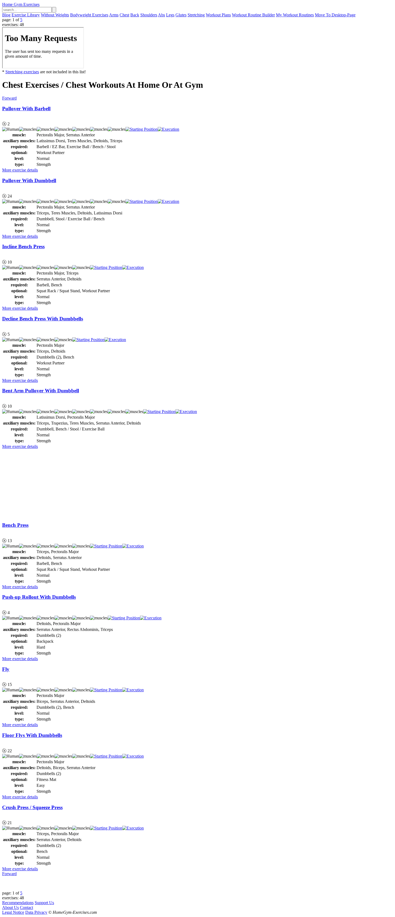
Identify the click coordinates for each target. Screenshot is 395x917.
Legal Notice (13, 912)
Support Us (44, 902)
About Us (10, 907)
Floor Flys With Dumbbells (32, 735)
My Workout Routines (295, 15)
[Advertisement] (42, 482)
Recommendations (18, 902)
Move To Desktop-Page (335, 15)
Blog (6, 15)
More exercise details (20, 170)
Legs (170, 15)
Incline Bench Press (23, 246)
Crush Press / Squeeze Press (32, 807)
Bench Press (15, 525)
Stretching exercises (22, 72)
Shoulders (148, 15)
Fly (5, 669)
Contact (26, 907)
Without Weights (55, 15)
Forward (9, 98)
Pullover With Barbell (26, 108)
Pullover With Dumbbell (29, 180)
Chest (124, 15)
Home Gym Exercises (21, 4)
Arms (114, 15)
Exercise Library (26, 15)
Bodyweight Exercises (89, 15)
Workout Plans (218, 15)
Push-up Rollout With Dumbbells (39, 597)
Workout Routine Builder (253, 15)
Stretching (196, 15)
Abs (161, 15)
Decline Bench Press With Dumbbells (42, 319)
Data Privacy (36, 912)
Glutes (180, 15)
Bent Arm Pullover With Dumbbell (40, 390)
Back (134, 15)
